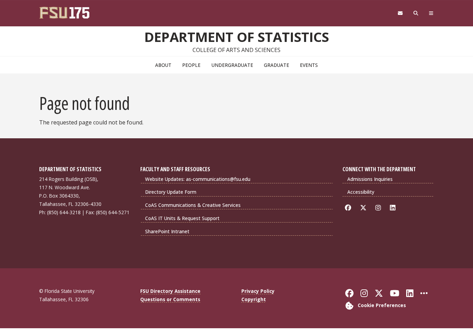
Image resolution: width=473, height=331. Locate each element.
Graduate (276, 65)
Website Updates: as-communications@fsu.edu (197, 179)
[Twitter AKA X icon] (364, 207)
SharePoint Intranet (167, 231)
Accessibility (360, 192)
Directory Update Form (170, 192)
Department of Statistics (236, 37)
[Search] (416, 13)
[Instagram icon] (379, 207)
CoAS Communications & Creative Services (193, 205)
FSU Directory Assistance (170, 291)
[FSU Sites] (431, 13)
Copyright (253, 299)
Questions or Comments (170, 299)
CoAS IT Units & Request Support (182, 218)
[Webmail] (400, 13)
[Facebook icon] (349, 207)
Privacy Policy (258, 291)
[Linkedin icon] (394, 207)
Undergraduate (232, 65)
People (191, 65)
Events (309, 65)
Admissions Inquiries (370, 179)
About (163, 65)
